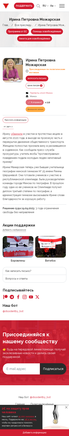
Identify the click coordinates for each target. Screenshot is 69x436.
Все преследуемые (26, 25)
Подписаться (53, 369)
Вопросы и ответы (16, 278)
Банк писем (35, 85)
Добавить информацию (34, 432)
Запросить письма (37, 78)
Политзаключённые (42, 404)
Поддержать (24, 6)
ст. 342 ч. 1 (8, 126)
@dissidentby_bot (13, 311)
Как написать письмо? (18, 271)
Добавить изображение (14, 230)
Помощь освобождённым (47, 31)
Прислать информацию (15, 120)
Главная (7, 25)
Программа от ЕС (17, 31)
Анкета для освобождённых (34, 38)
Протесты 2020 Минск (41, 93)
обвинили (17, 133)
